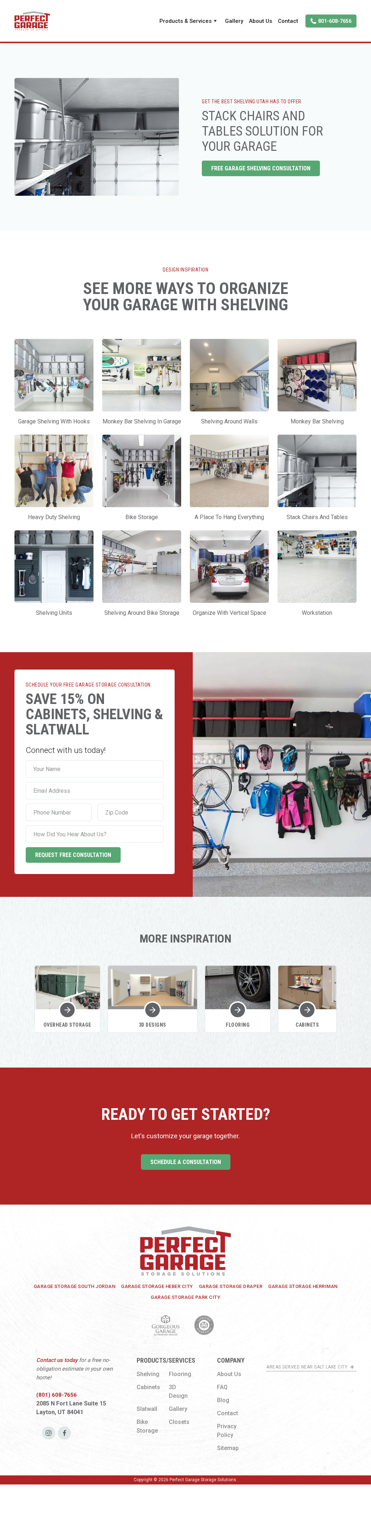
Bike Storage (147, 1426)
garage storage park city (185, 1297)
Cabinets (148, 1387)
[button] (189, 21)
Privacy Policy (227, 1430)
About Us (260, 21)
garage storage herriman (303, 1286)
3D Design (178, 1391)
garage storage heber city (157, 1286)
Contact (288, 21)
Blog (223, 1400)
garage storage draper (231, 1286)
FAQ (222, 1387)
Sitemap (228, 1448)
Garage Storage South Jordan (75, 1286)
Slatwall (147, 1408)
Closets (179, 1421)
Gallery (234, 21)
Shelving (148, 1374)
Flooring (180, 1374)
